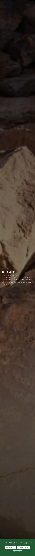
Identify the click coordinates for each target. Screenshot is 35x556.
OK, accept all (10, 547)
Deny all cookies (24, 547)
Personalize (17, 552)
